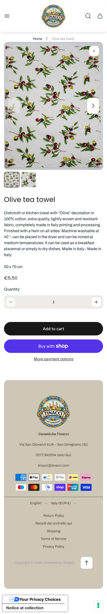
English (36, 503)
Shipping (53, 531)
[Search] (88, 15)
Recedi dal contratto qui (53, 523)
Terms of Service (53, 539)
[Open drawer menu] (7, 16)
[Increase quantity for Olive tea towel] (96, 302)
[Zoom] (94, 51)
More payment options (53, 359)
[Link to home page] (53, 411)
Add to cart (53, 328)
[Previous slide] (14, 106)
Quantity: (12, 289)
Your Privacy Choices (40, 599)
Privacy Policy (53, 546)
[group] (12, 180)
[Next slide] (93, 106)
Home (37, 39)
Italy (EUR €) (61, 503)
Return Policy (53, 515)
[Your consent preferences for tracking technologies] (98, 605)
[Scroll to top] (87, 563)
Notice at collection (25, 607)
